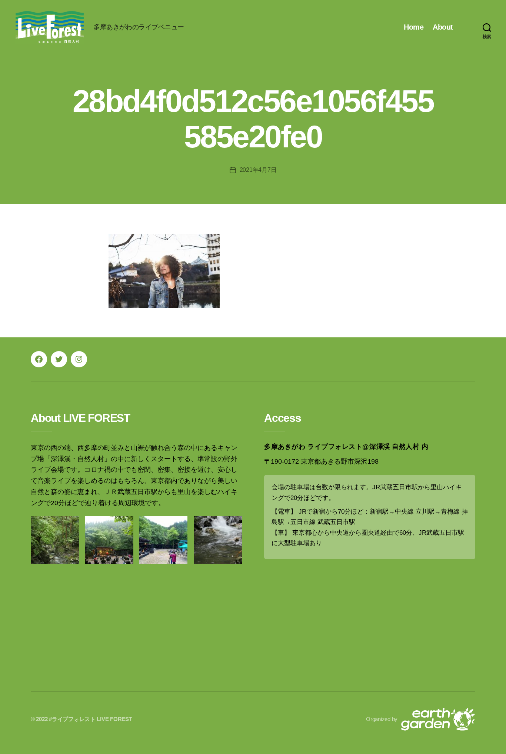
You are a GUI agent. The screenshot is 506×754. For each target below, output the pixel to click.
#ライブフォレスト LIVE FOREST (90, 719)
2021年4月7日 (258, 170)
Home (413, 27)
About (443, 27)
